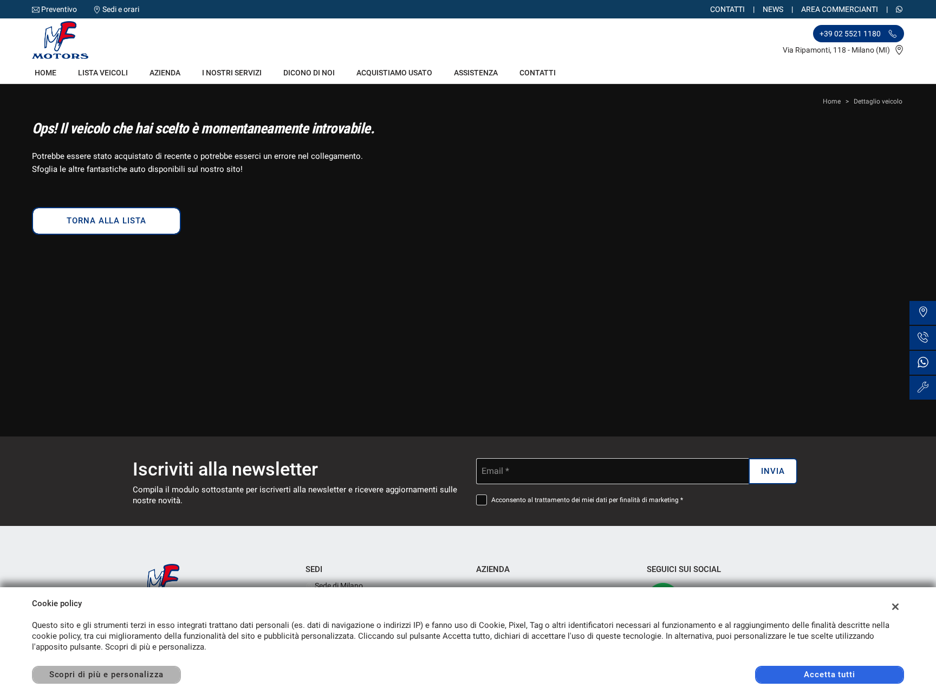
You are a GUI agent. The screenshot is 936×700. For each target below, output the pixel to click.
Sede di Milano (338, 585)
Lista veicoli (103, 72)
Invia (773, 471)
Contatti (727, 9)
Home (45, 72)
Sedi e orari (120, 9)
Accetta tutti (829, 674)
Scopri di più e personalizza (106, 674)
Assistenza (476, 72)
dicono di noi (309, 72)
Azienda (165, 72)
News (773, 9)
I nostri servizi (232, 72)
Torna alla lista (106, 221)
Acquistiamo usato (394, 72)
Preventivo (59, 9)
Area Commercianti (839, 9)
